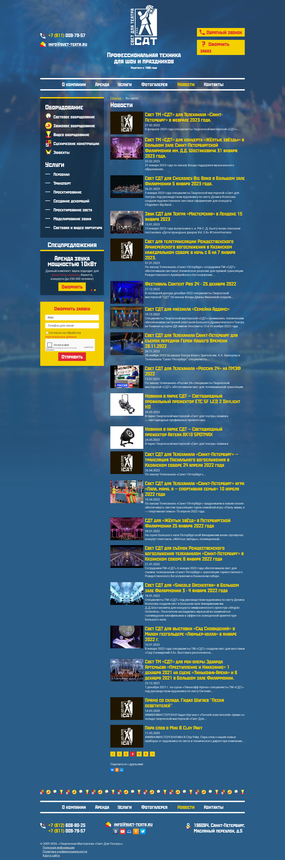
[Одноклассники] (117, 770)
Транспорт (62, 183)
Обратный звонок (224, 32)
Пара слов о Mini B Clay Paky (173, 727)
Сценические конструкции (76, 143)
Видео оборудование (71, 134)
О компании (74, 84)
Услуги (125, 84)
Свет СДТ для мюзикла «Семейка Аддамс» (187, 308)
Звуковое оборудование (74, 125)
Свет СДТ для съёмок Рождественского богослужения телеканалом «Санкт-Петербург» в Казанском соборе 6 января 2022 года (194, 553)
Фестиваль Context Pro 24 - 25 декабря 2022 (190, 283)
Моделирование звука (72, 218)
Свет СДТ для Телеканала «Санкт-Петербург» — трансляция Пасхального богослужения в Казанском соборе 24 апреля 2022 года (191, 459)
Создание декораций (71, 201)
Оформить (72, 286)
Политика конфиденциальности (65, 851)
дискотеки (58, 275)
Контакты (213, 84)
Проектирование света (72, 210)
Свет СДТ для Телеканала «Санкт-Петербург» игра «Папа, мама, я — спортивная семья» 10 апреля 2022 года (194, 489)
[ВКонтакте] (112, 770)
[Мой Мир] (122, 770)
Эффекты (61, 152)
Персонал (61, 174)
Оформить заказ (214, 47)
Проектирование (67, 192)
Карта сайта (51, 855)
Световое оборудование (74, 117)
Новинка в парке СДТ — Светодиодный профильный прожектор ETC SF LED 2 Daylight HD (192, 401)
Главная (116, 98)
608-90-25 (66, 825)
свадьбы (73, 275)
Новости (186, 84)
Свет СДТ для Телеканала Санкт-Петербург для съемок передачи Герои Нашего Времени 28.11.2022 (191, 340)
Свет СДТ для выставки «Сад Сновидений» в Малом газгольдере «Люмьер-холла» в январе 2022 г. (191, 634)
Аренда (102, 84)
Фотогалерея (154, 84)
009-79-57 (66, 35)
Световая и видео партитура (77, 227)
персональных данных (61, 336)
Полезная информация (59, 847)
